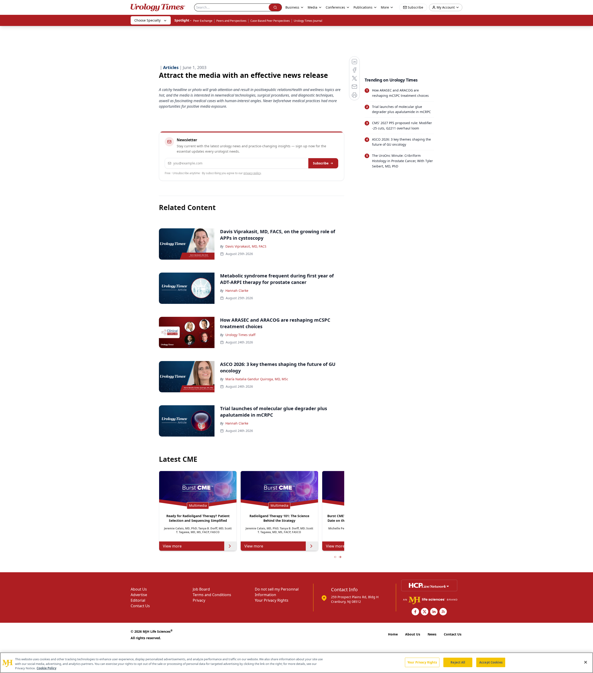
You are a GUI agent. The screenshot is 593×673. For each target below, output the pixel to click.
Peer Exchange (202, 21)
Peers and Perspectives (231, 21)
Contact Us (140, 605)
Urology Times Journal (308, 21)
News (432, 634)
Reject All (458, 662)
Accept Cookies (490, 662)
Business (292, 7)
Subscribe (320, 163)
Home (393, 634)
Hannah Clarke (236, 290)
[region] (296, 662)
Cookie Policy (46, 668)
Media (312, 7)
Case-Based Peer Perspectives (270, 21)
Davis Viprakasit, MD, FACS (245, 246)
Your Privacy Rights (271, 600)
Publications (362, 7)
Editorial (138, 600)
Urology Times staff (240, 335)
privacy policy (252, 173)
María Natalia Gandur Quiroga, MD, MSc (256, 379)
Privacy (199, 600)
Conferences (335, 7)
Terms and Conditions (212, 594)
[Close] (585, 662)
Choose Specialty (147, 20)
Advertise (139, 594)
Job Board (201, 589)
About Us (139, 589)
